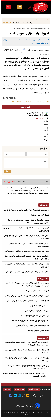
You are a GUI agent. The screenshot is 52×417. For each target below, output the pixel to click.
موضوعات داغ (45, 389)
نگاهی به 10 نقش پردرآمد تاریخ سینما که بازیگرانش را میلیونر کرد (27, 251)
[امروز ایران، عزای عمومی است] (12, 98)
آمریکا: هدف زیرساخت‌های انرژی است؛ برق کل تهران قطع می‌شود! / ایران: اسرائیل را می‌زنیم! (26, 375)
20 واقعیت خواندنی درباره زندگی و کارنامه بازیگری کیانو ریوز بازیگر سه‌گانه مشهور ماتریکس (27, 257)
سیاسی (43, 19)
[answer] (12, 181)
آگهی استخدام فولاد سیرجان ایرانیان (37, 310)
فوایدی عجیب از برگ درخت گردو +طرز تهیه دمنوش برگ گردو (28, 300)
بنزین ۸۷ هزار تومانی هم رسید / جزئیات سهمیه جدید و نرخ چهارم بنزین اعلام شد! (27, 359)
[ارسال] (6, 22)
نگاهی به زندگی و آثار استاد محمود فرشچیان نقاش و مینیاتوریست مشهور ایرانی (27, 265)
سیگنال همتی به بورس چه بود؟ (38, 330)
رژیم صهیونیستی (40, 101)
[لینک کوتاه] (9, 22)
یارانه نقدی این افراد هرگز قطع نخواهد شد (35, 315)
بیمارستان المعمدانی (15, 101)
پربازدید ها (41, 338)
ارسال (7, 171)
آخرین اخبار (41, 279)
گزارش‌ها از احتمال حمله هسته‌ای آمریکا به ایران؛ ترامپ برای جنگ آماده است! (27, 351)
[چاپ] (4, 22)
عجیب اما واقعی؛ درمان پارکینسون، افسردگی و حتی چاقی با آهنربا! (27, 295)
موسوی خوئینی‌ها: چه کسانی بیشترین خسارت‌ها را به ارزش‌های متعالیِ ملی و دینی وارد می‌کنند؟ (28, 221)
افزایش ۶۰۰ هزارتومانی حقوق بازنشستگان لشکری (32, 325)
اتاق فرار (7, 389)
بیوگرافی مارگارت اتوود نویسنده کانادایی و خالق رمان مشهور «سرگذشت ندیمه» (29, 245)
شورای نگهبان (33, 389)
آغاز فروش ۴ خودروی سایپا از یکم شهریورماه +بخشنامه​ (30, 320)
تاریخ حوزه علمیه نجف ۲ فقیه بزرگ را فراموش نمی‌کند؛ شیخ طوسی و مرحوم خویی (26, 229)
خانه (48, 19)
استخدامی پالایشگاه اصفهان (39, 305)
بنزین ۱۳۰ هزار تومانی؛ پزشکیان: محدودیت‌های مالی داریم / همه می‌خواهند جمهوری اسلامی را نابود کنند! (27, 284)
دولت (37, 19)
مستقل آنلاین (19, 389)
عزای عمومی (28, 101)
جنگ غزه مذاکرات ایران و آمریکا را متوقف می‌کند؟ (35, 114)
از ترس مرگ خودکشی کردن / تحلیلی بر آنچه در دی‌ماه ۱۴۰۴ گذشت (26, 210)
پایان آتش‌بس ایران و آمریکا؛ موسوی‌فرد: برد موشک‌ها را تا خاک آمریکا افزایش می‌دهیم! (27, 367)
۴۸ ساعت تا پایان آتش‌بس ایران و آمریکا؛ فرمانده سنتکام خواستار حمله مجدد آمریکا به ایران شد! (27, 344)
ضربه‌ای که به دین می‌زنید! (40, 215)
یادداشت (42, 205)
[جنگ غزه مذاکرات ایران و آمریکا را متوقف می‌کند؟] (46, 126)
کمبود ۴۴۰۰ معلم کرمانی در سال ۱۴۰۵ (36, 290)
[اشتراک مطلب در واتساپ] (15, 98)
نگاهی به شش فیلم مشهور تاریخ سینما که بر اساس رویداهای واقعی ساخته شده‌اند (26, 237)
